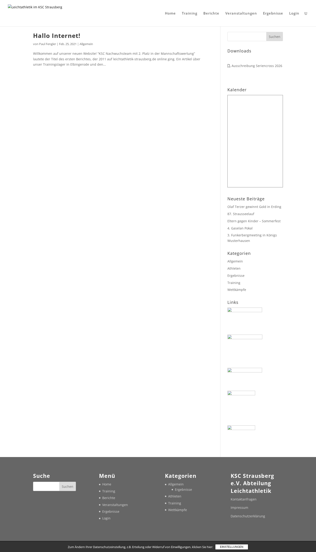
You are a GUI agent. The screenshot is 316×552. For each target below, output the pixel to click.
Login (294, 13)
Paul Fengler (47, 44)
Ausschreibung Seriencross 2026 (256, 66)
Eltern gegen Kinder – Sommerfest (254, 221)
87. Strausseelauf (240, 214)
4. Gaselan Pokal (240, 228)
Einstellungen (231, 547)
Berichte (211, 13)
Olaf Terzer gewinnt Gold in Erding (254, 206)
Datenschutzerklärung (248, 516)
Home (170, 13)
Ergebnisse (273, 13)
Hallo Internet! (56, 35)
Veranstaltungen (241, 13)
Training (189, 13)
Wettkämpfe (236, 289)
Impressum (239, 507)
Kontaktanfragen (244, 499)
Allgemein (86, 44)
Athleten (234, 268)
